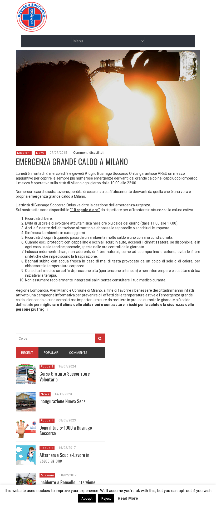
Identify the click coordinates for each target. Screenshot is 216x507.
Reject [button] (106, 498)
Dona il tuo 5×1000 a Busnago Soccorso (66, 430)
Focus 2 (47, 366)
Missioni (23, 153)
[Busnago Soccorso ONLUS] (31, 29)
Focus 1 (47, 420)
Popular (51, 353)
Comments (78, 353)
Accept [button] (86, 498)
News (40, 153)
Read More (128, 498)
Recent (27, 353)
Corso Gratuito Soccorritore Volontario (65, 376)
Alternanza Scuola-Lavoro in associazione (64, 457)
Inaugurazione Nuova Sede (63, 401)
